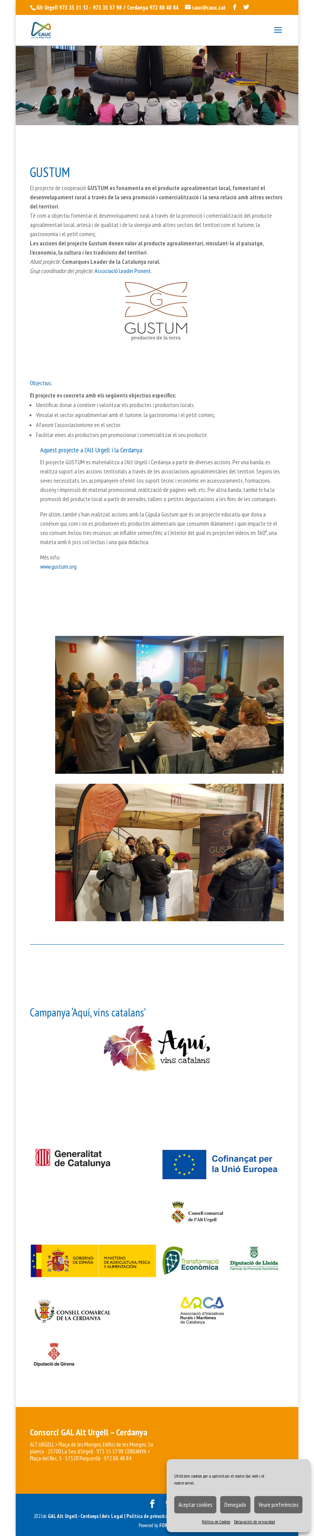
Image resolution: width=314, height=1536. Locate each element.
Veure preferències (278, 1504)
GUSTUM (50, 172)
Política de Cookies (216, 1521)
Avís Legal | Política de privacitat (136, 1516)
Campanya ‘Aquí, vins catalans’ (88, 1012)
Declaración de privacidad (254, 1521)
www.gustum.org (58, 566)
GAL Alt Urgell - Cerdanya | (74, 1516)
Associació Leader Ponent (123, 271)
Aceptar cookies (195, 1504)
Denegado (235, 1504)
